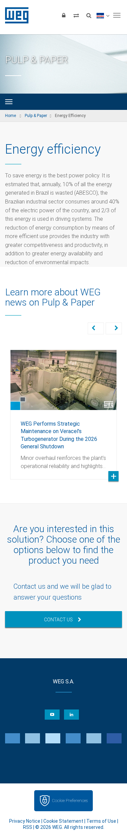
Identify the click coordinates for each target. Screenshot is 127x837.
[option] (63, 409)
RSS (27, 827)
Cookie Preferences (70, 800)
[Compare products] (76, 15)
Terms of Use (101, 821)
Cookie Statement (63, 821)
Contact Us (58, 619)
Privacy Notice (24, 821)
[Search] (89, 15)
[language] (102, 15)
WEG (14, 15)
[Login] (64, 15)
